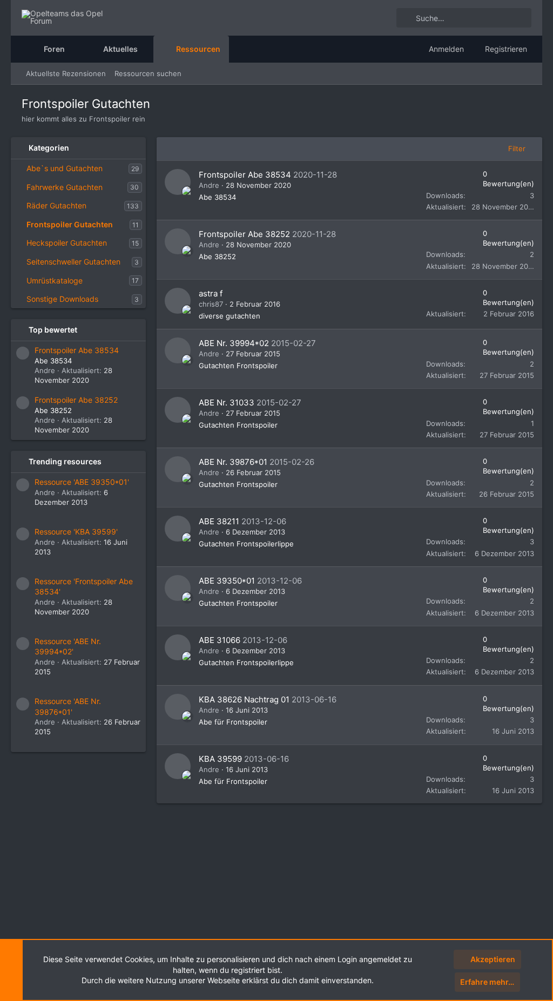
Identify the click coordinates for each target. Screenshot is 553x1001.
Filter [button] (516, 148)
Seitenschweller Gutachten (73, 261)
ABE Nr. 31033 (226, 402)
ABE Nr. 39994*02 (234, 343)
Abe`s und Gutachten (64, 168)
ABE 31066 (219, 640)
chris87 (211, 304)
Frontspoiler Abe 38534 (77, 350)
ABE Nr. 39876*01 (233, 462)
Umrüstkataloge (54, 280)
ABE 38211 (219, 521)
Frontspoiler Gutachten (69, 224)
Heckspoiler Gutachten (66, 242)
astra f (210, 293)
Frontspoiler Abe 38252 (76, 399)
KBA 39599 (220, 759)
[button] (73, 49)
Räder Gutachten (56, 205)
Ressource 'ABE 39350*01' (82, 481)
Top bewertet (53, 329)
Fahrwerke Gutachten (64, 187)
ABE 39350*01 (227, 581)
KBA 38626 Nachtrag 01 (244, 699)
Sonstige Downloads (62, 298)
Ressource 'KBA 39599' (76, 531)
